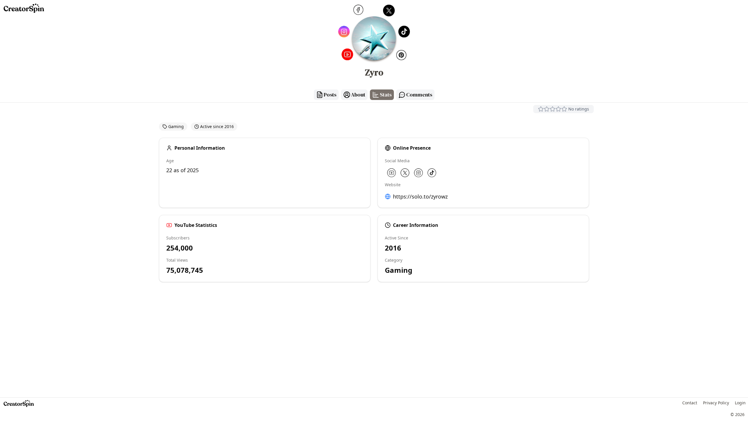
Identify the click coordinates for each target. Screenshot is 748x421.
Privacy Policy (716, 403)
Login (740, 403)
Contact (689, 403)
